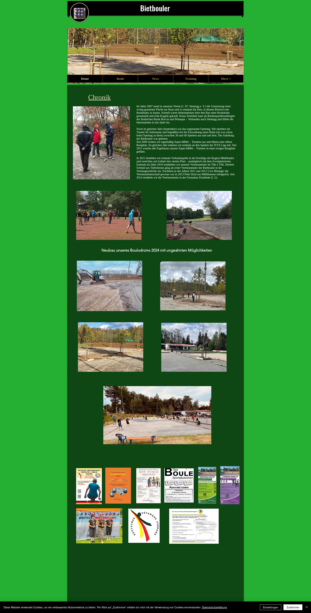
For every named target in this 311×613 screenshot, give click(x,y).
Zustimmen (293, 607)
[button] (120, 79)
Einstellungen (270, 607)
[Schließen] (307, 607)
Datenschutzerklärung (214, 607)
